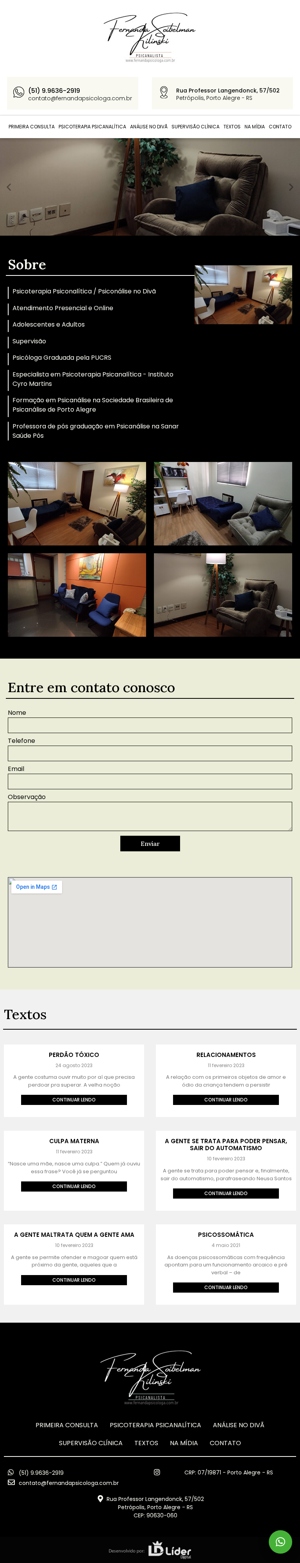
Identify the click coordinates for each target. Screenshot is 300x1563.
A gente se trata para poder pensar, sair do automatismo (226, 1144)
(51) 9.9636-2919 (54, 90)
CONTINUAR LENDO (74, 1099)
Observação (27, 797)
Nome (17, 713)
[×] (280, 1542)
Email (16, 769)
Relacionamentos (226, 1055)
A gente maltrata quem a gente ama (74, 1235)
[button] (9, 187)
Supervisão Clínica (195, 126)
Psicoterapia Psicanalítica (92, 126)
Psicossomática (226, 1235)
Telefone (21, 741)
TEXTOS (232, 126)
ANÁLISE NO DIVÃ (149, 126)
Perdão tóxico (74, 1055)
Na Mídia (255, 126)
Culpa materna (74, 1141)
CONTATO (280, 126)
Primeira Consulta (32, 126)
